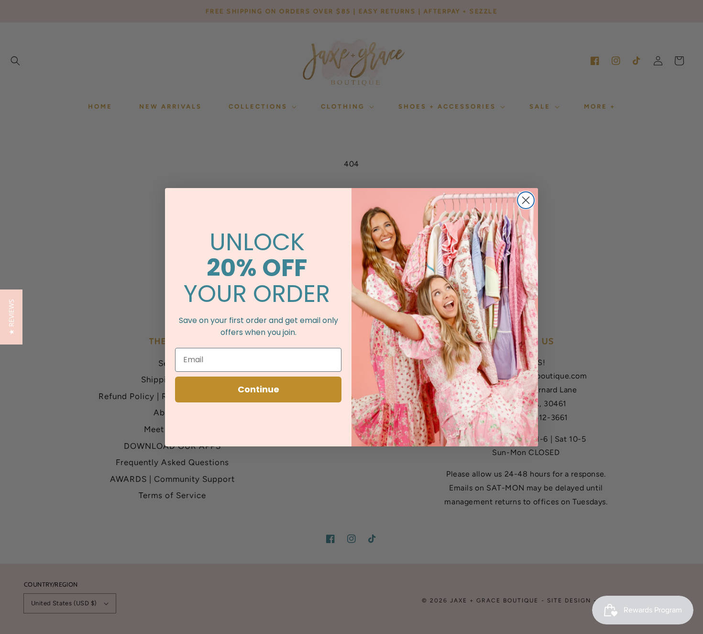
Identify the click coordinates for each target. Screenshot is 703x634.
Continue (258, 389)
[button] (11, 317)
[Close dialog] (525, 200)
